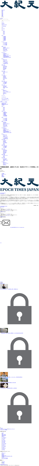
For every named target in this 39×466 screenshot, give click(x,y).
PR (3, 94)
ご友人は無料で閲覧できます (14, 227)
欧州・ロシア (5, 48)
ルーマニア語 (3, 446)
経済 (2, 11)
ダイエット (4, 65)
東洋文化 (4, 76)
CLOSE (1, 101)
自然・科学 (3, 157)
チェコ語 (3, 447)
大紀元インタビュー (6, 129)
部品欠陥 (3, 176)
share (1, 193)
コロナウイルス (5, 155)
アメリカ (3, 41)
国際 (2, 15)
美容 (4, 69)
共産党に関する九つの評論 (7, 57)
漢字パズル (4, 93)
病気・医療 (3, 154)
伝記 (4, 79)
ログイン (4, 211)
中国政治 (4, 36)
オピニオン (3, 52)
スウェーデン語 (4, 443)
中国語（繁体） (4, 435)
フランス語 (3, 438)
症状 (4, 73)
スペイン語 (3, 440)
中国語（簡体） (4, 434)
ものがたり (4, 75)
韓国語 (3, 436)
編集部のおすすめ (4, 24)
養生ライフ (4, 67)
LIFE (2, 16)
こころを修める (5, 62)
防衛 (4, 110)
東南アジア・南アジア (6, 123)
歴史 (4, 143)
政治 (2, 10)
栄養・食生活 (5, 66)
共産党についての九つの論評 (7, 132)
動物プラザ (4, 90)
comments (3, 193)
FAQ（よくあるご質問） (5, 98)
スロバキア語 (3, 448)
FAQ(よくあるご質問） (5, 458)
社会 (2, 12)
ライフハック (5, 60)
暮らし (3, 58)
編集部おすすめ (4, 103)
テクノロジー (5, 85)
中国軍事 (4, 38)
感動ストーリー (5, 136)
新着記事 (3, 23)
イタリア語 (3, 441)
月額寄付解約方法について (4, 464)
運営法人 (3, 454)
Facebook (21, 227)
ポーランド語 (3, 444)
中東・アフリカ (5, 50)
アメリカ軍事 (5, 120)
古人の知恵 (4, 83)
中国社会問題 (5, 112)
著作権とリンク (4, 455)
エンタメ (3, 89)
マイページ (3, 95)
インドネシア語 (4, 437)
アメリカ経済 (5, 119)
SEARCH (1, 18)
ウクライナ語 (3, 445)
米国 (2, 14)
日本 (2, 106)
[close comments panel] (0, 207)
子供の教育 (4, 82)
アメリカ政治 (5, 42)
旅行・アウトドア (5, 163)
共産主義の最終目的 (6, 56)
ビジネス (3, 453)
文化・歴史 (3, 139)
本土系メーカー (4, 174)
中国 (2, 35)
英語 (2, 433)
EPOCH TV (3, 28)
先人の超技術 (5, 142)
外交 (4, 33)
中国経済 (4, 113)
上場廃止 (3, 173)
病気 (4, 72)
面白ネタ (4, 92)
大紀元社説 (4, 53)
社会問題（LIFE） (5, 63)
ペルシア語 (3, 449)
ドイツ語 (3, 439)
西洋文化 (4, 77)
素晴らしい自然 (5, 87)
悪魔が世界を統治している (7, 55)
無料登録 (2, 211)
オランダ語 (3, 442)
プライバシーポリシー (5, 457)
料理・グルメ (5, 59)
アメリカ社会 (5, 43)
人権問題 (4, 39)
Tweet (23, 227)
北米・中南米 (5, 49)
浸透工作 (4, 40)
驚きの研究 (4, 86)
